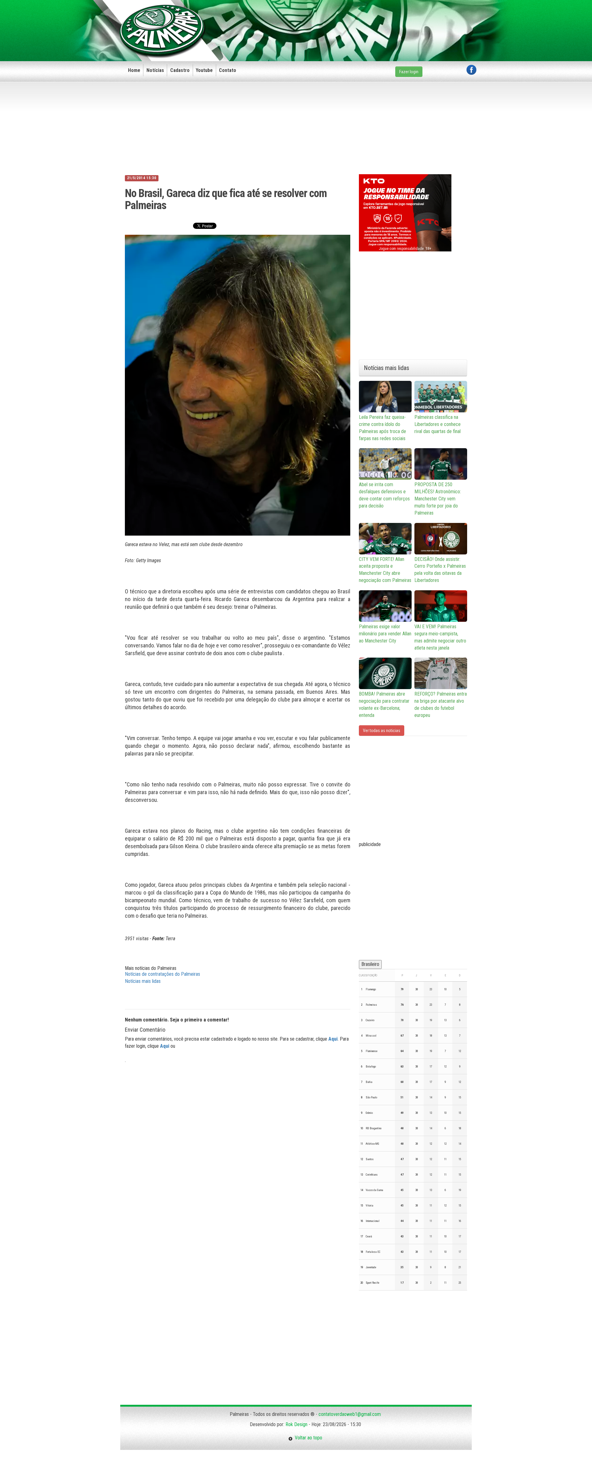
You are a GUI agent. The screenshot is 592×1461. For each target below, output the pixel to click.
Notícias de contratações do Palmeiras (162, 974)
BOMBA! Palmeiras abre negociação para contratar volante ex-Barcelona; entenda (384, 704)
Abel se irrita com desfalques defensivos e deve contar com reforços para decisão (384, 495)
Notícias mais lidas (143, 981)
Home (134, 70)
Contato (227, 70)
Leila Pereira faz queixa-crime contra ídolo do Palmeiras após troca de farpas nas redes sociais (382, 427)
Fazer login (408, 71)
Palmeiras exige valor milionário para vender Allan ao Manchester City (385, 634)
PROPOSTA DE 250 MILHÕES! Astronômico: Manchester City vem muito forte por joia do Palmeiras (437, 499)
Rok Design (296, 1424)
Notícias (155, 70)
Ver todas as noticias (381, 730)
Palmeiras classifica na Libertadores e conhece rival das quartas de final (437, 424)
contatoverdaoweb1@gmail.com (350, 1414)
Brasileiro (370, 964)
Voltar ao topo (307, 1438)
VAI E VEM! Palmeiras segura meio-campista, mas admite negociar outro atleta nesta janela (440, 637)
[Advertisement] (364, 21)
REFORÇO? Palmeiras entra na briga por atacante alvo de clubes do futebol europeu (440, 704)
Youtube (204, 70)
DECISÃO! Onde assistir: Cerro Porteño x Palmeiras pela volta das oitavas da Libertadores (440, 569)
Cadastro (180, 70)
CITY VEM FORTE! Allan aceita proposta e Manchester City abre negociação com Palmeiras (385, 569)
